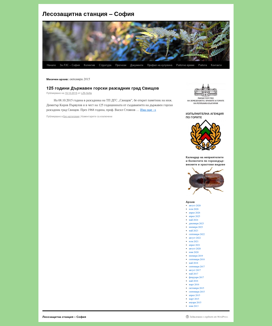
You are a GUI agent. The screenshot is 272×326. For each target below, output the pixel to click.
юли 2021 (194, 241)
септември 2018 (197, 259)
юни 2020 (194, 252)
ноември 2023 (196, 226)
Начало (51, 65)
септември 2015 (197, 291)
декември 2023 (196, 223)
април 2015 (194, 295)
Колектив (89, 65)
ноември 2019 (196, 255)
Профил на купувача (159, 65)
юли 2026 (194, 208)
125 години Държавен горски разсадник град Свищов (102, 88)
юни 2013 (194, 305)
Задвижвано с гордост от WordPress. (209, 316)
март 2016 (194, 284)
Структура (105, 65)
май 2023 (193, 230)
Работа (202, 65)
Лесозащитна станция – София (88, 13)
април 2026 (194, 212)
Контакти (216, 65)
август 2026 (195, 205)
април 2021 (194, 244)
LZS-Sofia (86, 93)
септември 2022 (197, 234)
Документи (136, 65)
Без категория (71, 116)
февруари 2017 (196, 277)
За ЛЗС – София (70, 65)
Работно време (185, 65)
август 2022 (195, 237)
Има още (148, 110)
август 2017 (195, 270)
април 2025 (194, 216)
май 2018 (193, 262)
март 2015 (194, 298)
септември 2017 (197, 266)
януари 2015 (195, 302)
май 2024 (193, 219)
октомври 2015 (196, 287)
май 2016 (193, 280)
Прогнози (120, 65)
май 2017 (193, 273)
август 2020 (195, 248)
